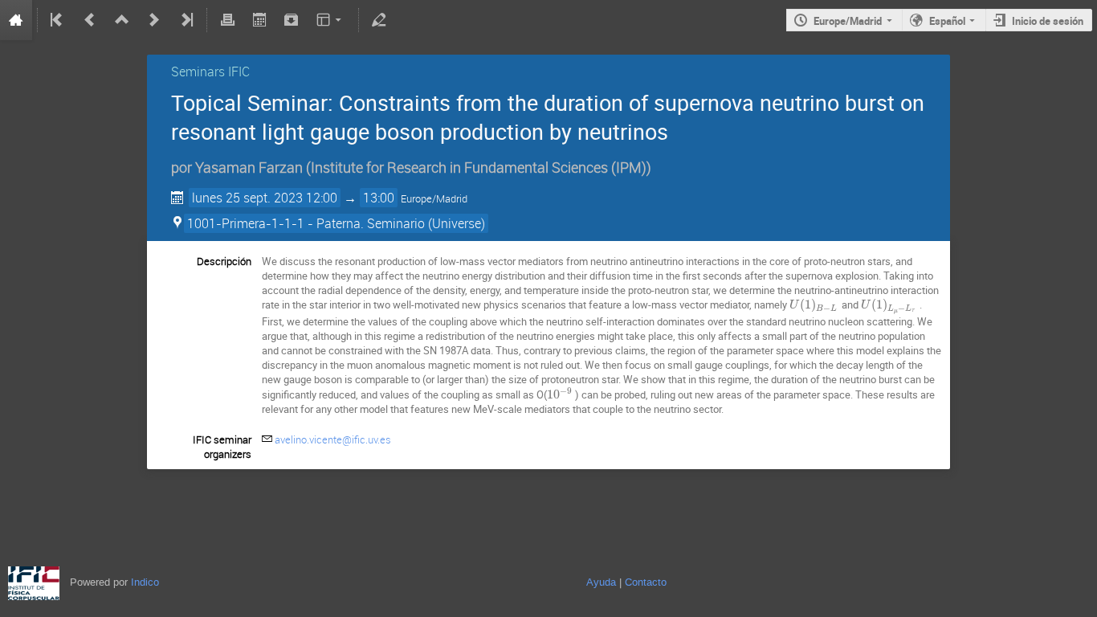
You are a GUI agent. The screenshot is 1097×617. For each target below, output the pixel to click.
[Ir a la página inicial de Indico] (16, 20)
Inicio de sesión (1047, 21)
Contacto (646, 582)
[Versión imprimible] (227, 20)
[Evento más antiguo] (90, 20)
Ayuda (601, 582)
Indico (145, 582)
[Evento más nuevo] (154, 20)
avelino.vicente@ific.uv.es (333, 439)
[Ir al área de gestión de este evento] (379, 20)
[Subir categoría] (122, 20)
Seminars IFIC (210, 71)
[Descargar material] (291, 20)
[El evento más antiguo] (58, 20)
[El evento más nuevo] (185, 20)
